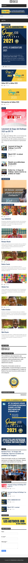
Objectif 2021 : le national (15, 154)
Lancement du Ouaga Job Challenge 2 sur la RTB (15, 147)
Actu (3, 20)
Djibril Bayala (5, 332)
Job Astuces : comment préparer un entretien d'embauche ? (14, 192)
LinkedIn (11, 1)
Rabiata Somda (5, 264)
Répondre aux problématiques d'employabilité (16, 163)
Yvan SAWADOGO (6, 219)
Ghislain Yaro (5, 287)
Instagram (16, 1)
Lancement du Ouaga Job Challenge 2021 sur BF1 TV (13, 130)
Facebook (13, 1)
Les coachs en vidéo (7, 205)
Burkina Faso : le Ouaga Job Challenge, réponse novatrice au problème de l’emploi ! (17, 172)
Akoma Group (20, 560)
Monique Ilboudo (6, 241)
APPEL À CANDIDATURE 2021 (12, 49)
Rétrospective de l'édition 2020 (10, 102)
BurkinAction (13, 560)
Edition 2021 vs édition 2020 (9, 83)
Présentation (6, 25)
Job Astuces (5, 179)
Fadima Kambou (5, 309)
